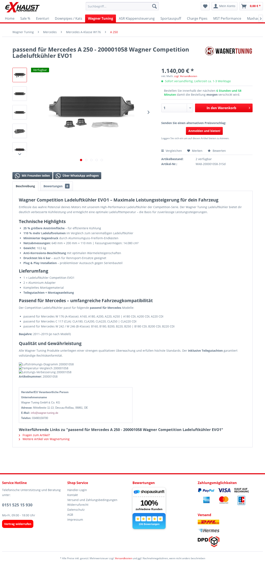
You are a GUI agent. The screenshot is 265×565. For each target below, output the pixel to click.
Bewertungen (55, 186)
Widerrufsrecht (77, 505)
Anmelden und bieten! (204, 131)
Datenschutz (76, 510)
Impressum (75, 520)
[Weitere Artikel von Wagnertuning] (229, 53)
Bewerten (219, 151)
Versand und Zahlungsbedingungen (92, 500)
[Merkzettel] (205, 6)
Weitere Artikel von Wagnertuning (46, 439)
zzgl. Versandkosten (185, 76)
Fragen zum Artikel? (36, 435)
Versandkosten (123, 558)
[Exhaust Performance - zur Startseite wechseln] (22, 7)
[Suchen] (154, 6)
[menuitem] (122, 6)
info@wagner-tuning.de (44, 412)
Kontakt (72, 495)
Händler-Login (77, 490)
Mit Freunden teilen (35, 175)
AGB (70, 515)
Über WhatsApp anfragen (80, 175)
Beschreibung (25, 186)
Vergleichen (173, 151)
